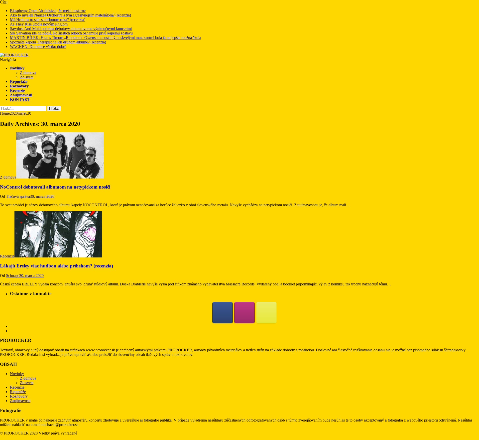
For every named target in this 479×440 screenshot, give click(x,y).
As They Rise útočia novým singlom (39, 24)
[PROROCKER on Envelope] (266, 312)
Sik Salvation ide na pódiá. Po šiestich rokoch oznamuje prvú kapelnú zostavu (71, 33)
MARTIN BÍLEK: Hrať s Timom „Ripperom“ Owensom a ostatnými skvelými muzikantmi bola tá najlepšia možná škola (105, 37)
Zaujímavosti (21, 95)
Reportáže (18, 81)
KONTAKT (20, 99)
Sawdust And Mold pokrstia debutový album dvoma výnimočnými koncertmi (71, 28)
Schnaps (12, 275)
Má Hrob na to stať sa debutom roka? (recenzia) (47, 19)
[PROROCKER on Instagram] (244, 312)
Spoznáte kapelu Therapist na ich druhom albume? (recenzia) (58, 42)
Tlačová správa (18, 196)
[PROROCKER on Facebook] (222, 312)
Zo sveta (26, 77)
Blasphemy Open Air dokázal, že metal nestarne (48, 10)
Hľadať (54, 108)
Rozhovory (19, 86)
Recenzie (17, 90)
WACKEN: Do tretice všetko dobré (38, 46)
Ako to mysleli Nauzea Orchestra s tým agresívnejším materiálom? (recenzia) (70, 15)
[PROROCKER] (14, 55)
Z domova (28, 72)
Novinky (17, 68)
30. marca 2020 (42, 196)
